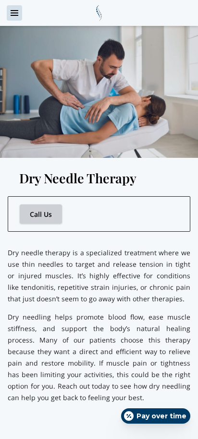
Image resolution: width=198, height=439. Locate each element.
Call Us (41, 214)
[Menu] (14, 13)
